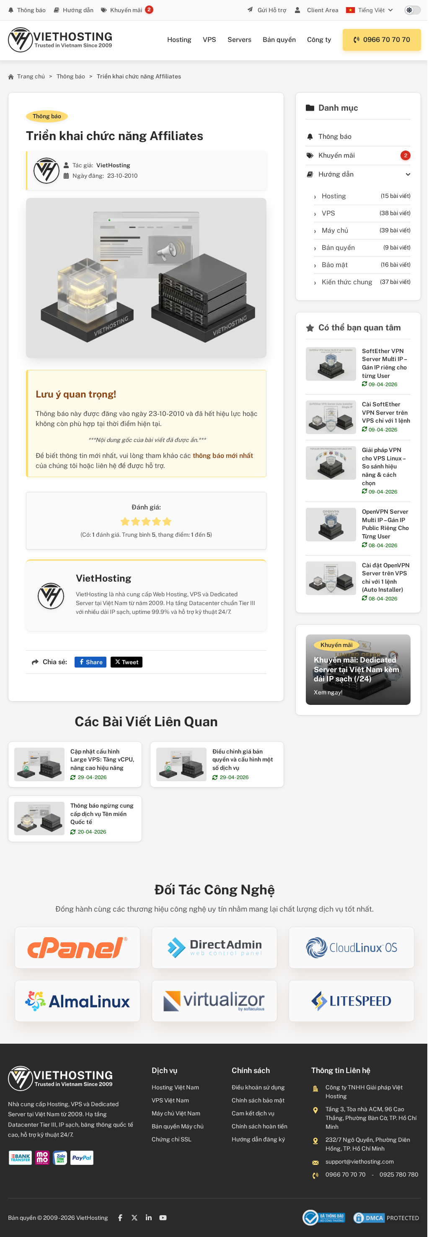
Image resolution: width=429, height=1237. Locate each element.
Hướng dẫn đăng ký (258, 1139)
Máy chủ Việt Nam (176, 1113)
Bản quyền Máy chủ (178, 1126)
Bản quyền (279, 40)
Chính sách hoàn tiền (259, 1126)
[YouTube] (163, 1218)
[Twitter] (134, 1218)
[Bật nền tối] (412, 10)
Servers (239, 40)
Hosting (179, 40)
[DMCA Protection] (387, 1218)
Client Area (323, 10)
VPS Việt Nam (170, 1100)
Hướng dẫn (78, 10)
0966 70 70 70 (386, 40)
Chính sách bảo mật (258, 1100)
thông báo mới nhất (223, 456)
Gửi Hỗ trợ (271, 10)
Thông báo (31, 10)
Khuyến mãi (126, 10)
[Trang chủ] (60, 39)
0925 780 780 (399, 1174)
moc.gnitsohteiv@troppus (360, 1161)
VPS (209, 40)
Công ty (319, 40)
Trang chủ (31, 76)
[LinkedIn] (149, 1218)
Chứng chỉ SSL (171, 1139)
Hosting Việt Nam (175, 1087)
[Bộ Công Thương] (324, 1218)
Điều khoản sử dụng (258, 1087)
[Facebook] (120, 1218)
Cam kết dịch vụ (253, 1113)
